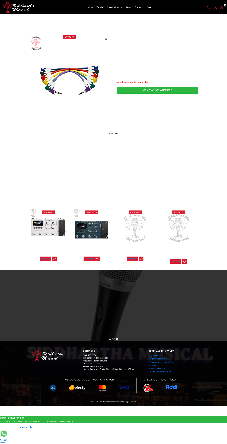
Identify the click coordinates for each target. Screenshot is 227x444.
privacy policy (26, 427)
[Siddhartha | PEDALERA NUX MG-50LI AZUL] (91, 227)
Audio (38, 24)
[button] (54, 259)
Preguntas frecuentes (158, 359)
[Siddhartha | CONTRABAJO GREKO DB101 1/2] (135, 227)
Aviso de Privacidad (157, 369)
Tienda (100, 7)
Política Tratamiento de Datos (161, 372)
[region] (113, 305)
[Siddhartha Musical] (18, 7)
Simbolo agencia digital (128, 402)
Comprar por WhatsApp (157, 90)
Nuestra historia (114, 7)
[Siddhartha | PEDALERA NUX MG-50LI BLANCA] (48, 227)
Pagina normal (155, 356)
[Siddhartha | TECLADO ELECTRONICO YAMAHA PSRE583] (178, 227)
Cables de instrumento (55, 24)
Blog (128, 7)
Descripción (113, 133)
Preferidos (153, 365)
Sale (149, 7)
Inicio (90, 7)
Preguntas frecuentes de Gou (161, 362)
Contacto (139, 7)
